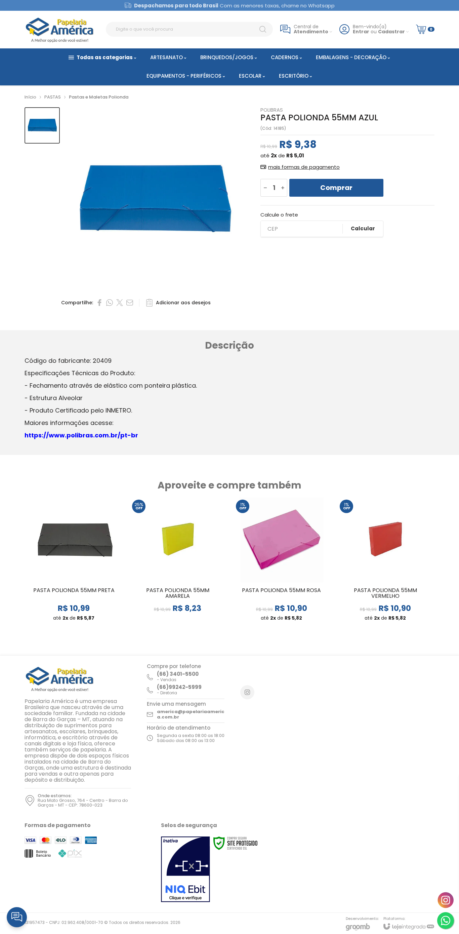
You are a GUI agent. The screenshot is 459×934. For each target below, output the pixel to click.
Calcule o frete (279, 214)
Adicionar (86, 590)
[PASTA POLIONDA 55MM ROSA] (281, 562)
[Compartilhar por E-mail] (129, 302)
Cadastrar (391, 31)
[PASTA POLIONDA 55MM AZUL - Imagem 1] (42, 125)
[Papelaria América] (61, 29)
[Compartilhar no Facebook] (99, 302)
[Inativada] (185, 869)
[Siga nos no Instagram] (247, 692)
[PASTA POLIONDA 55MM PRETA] (74, 562)
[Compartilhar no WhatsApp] (109, 302)
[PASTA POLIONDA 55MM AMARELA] (177, 562)
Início (30, 97)
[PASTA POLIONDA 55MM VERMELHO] (385, 562)
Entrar (361, 31)
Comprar (336, 187)
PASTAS (52, 97)
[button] (42, 125)
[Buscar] (263, 29)
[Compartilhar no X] (119, 302)
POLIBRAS (271, 109)
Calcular (363, 228)
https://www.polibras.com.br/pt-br (81, 435)
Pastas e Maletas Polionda (98, 97)
